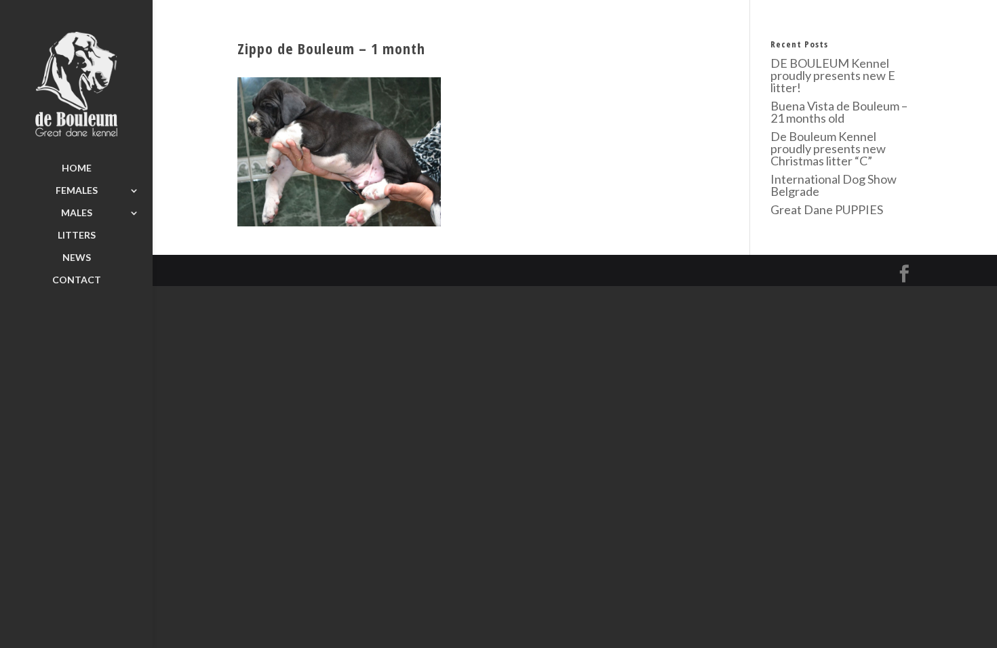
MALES (76, 213)
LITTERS (77, 235)
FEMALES (77, 191)
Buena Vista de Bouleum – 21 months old (838, 111)
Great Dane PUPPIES (826, 209)
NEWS (76, 258)
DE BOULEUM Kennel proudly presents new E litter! (832, 75)
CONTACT (76, 280)
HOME (77, 168)
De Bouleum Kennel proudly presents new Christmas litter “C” (828, 148)
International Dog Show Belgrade (833, 185)
